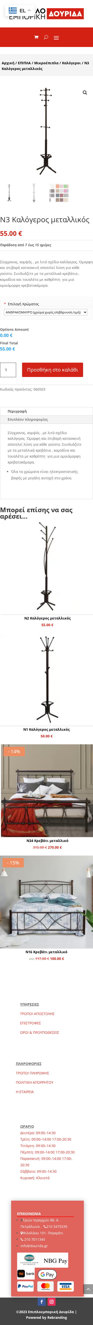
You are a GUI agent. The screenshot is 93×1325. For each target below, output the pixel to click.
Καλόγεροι (71, 63)
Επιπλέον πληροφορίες (28, 419)
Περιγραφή (17, 411)
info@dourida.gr (34, 1245)
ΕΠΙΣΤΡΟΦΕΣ (30, 1023)
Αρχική (8, 63)
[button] (85, 92)
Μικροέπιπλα (46, 63)
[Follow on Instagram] (52, 1302)
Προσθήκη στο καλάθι (52, 369)
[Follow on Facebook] (42, 1302)
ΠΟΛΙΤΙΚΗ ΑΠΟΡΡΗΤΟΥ (34, 1082)
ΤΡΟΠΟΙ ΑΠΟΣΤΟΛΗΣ (37, 1013)
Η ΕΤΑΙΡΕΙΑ (25, 1091)
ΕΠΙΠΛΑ (24, 63)
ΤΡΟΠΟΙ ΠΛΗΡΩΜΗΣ (32, 1073)
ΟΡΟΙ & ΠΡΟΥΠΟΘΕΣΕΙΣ (39, 1032)
